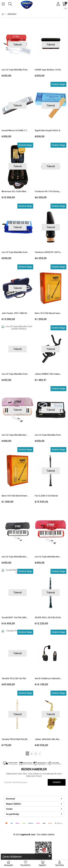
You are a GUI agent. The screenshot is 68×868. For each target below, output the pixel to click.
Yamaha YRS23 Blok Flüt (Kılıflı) (15, 739)
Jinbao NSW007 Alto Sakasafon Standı (48, 374)
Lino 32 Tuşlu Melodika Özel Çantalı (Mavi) (15, 252)
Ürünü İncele (57, 293)
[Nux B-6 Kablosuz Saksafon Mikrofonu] (50, 653)
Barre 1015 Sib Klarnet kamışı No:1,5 (48, 313)
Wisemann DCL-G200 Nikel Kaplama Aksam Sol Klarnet (15, 191)
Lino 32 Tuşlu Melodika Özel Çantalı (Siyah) (48, 435)
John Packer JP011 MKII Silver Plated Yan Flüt (15, 313)
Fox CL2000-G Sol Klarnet (46, 496)
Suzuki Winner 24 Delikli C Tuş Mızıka (15, 130)
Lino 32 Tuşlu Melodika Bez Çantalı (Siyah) (15, 557)
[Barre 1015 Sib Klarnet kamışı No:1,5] (50, 288)
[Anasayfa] (4, 14)
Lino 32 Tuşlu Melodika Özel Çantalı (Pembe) (15, 374)
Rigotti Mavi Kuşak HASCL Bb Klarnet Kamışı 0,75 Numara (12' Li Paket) (48, 130)
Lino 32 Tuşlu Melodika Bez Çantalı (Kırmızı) (48, 557)
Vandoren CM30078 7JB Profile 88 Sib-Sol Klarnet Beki (48, 252)
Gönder (57, 782)
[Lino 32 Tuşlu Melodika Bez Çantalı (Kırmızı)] (50, 531)
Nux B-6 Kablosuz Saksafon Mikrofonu (48, 678)
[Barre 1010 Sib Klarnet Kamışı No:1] (17, 471)
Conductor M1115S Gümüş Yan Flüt (48, 191)
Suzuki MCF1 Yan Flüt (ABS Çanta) (15, 617)
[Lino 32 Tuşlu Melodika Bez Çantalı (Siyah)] (17, 531)
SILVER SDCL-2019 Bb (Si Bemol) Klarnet (48, 617)
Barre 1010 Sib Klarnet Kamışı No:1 (15, 496)
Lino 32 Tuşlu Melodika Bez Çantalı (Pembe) (15, 435)
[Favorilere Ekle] (50, 293)
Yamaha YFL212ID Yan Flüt (14, 678)
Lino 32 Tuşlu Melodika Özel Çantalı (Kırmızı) (15, 70)
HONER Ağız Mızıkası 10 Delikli (48, 70)
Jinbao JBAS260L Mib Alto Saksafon (48, 739)
